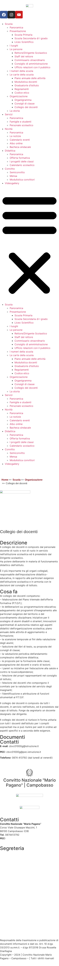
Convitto (10, 168)
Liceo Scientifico (24, 41)
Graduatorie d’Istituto (27, 85)
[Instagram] (11, 14)
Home (5, 479)
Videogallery (12, 183)
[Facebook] (4, 14)
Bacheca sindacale (20, 146)
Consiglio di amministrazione (31, 63)
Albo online (16, 143)
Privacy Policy (8, 916)
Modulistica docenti (26, 81)
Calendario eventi (20, 139)
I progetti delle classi (22, 161)
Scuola (9, 23)
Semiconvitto (17, 172)
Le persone (16, 49)
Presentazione (18, 31)
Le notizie (15, 136)
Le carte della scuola (22, 74)
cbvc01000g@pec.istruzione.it (23, 838)
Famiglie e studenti (20, 121)
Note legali (6, 932)
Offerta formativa (20, 157)
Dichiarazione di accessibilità (16, 923)
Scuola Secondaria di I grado (31, 38)
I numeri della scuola (21, 70)
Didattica (10, 150)
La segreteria (7, 852)
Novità (8, 128)
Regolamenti (22, 89)
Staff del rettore (24, 56)
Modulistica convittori (22, 179)
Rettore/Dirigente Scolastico (31, 52)
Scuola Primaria (23, 34)
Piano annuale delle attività (30, 78)
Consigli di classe (24, 103)
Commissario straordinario (30, 60)
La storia (15, 110)
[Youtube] (19, 14)
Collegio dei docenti (26, 107)
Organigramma (23, 99)
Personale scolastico (21, 125)
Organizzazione (19, 96)
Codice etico (22, 92)
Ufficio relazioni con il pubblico (32, 67)
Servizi (9, 114)
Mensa (13, 175)
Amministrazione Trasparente (16, 865)
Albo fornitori (7, 859)
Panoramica (16, 27)
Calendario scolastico (22, 165)
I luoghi (14, 45)
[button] (29, 244)
